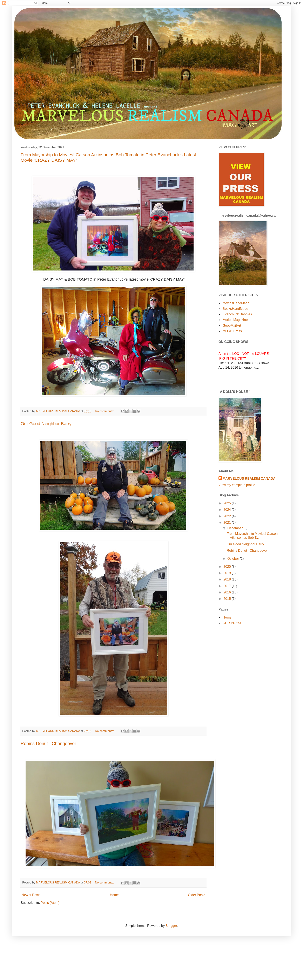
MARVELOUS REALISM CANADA (249, 478)
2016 (227, 592)
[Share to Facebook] (134, 411)
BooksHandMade (235, 308)
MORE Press (232, 331)
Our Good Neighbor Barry (46, 423)
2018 (227, 579)
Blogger (171, 925)
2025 (227, 503)
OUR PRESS (232, 623)
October (233, 558)
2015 (227, 598)
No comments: (105, 411)
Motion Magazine (235, 320)
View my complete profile (236, 485)
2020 (227, 566)
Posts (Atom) (50, 902)
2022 (227, 516)
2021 (227, 522)
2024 (227, 509)
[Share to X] (130, 411)
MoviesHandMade (236, 303)
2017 (227, 586)
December (235, 528)
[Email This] (123, 411)
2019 (227, 573)
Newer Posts (31, 895)
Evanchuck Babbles (237, 314)
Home (114, 895)
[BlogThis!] (126, 411)
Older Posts (196, 895)
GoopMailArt (232, 325)
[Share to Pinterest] (138, 411)
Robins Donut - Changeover (48, 743)
